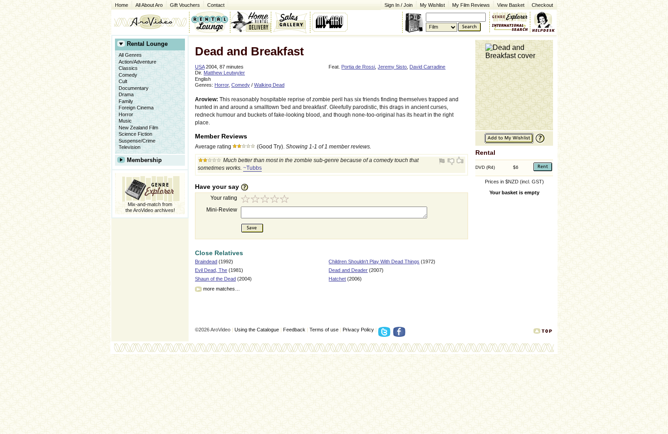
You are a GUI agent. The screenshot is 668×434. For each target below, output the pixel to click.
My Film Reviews (471, 5)
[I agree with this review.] (459, 161)
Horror (126, 114)
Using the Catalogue (256, 329)
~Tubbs (252, 168)
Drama (126, 94)
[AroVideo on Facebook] (400, 334)
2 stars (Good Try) (256, 200)
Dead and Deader (348, 270)
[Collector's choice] (290, 22)
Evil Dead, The (211, 270)
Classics (128, 68)
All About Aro (149, 5)
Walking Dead (269, 85)
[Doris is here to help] (544, 22)
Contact (214, 4)
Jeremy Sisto (392, 66)
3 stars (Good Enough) (266, 200)
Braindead (206, 261)
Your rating (223, 198)
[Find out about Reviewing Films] (247, 187)
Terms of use (324, 329)
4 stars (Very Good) (276, 200)
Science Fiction (135, 134)
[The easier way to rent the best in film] (250, 22)
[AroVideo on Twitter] (385, 334)
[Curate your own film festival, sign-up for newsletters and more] (330, 22)
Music (125, 120)
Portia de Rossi (358, 66)
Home (121, 5)
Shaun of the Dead (215, 278)
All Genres (130, 55)
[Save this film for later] (508, 141)
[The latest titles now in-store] (209, 22)
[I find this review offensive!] (443, 161)
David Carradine (427, 66)
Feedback (294, 329)
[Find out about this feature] (538, 141)
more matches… (221, 288)
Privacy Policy (358, 329)
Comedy (128, 75)
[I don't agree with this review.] (451, 161)
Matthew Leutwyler (224, 72)
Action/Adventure (137, 61)
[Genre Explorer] (150, 187)
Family (126, 101)
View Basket (509, 4)
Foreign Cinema (136, 107)
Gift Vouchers (185, 5)
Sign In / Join (398, 5)
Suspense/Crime (137, 140)
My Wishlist (432, 5)
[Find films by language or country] (509, 28)
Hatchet (337, 278)
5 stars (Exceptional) (286, 200)
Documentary (134, 88)
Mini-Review (221, 210)
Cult (123, 81)
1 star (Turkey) (246, 200)
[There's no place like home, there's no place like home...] (150, 22)
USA (199, 66)
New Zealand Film (138, 127)
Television (129, 147)
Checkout (542, 5)
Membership (144, 160)
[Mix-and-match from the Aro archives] (509, 16)
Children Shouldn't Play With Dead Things (374, 261)
